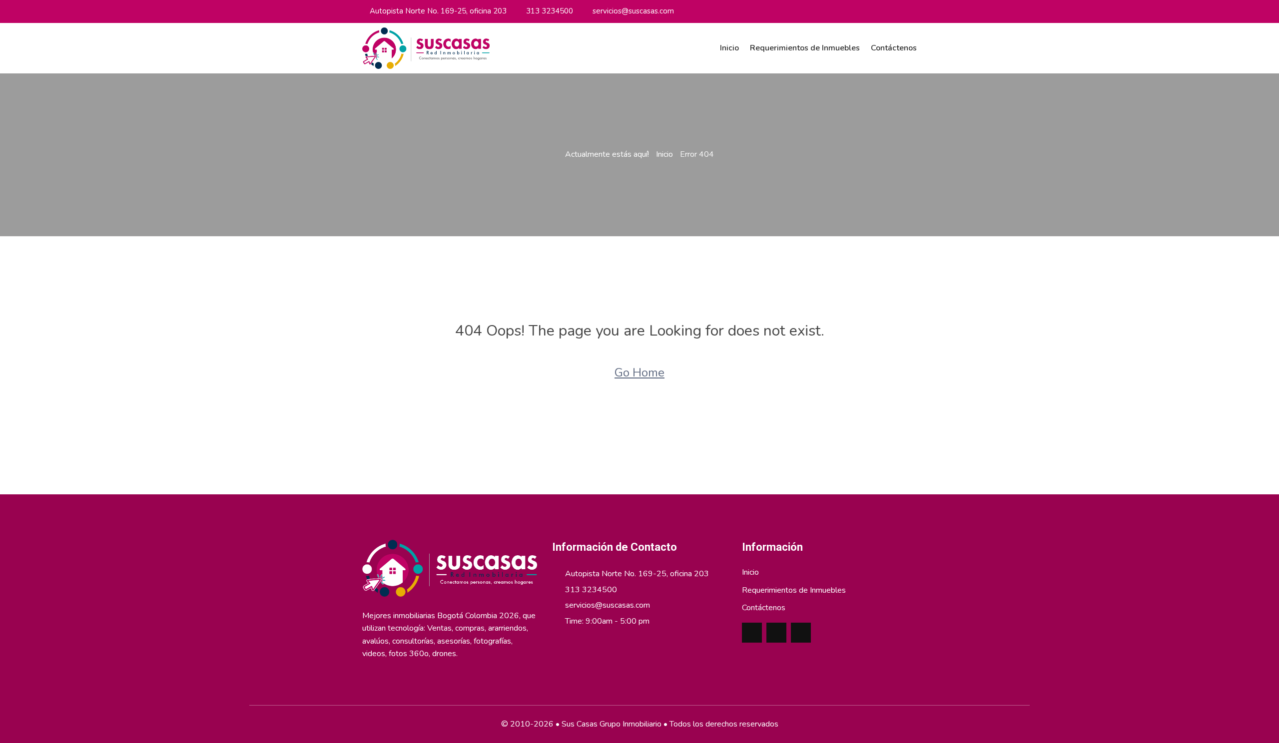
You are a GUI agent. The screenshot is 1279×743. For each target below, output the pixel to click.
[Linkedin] (887, 11)
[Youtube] (914, 11)
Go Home (639, 372)
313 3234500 (549, 11)
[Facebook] (860, 11)
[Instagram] (873, 11)
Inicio (729, 47)
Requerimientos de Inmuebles (805, 47)
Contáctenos (894, 47)
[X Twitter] (900, 11)
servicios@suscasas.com (633, 11)
